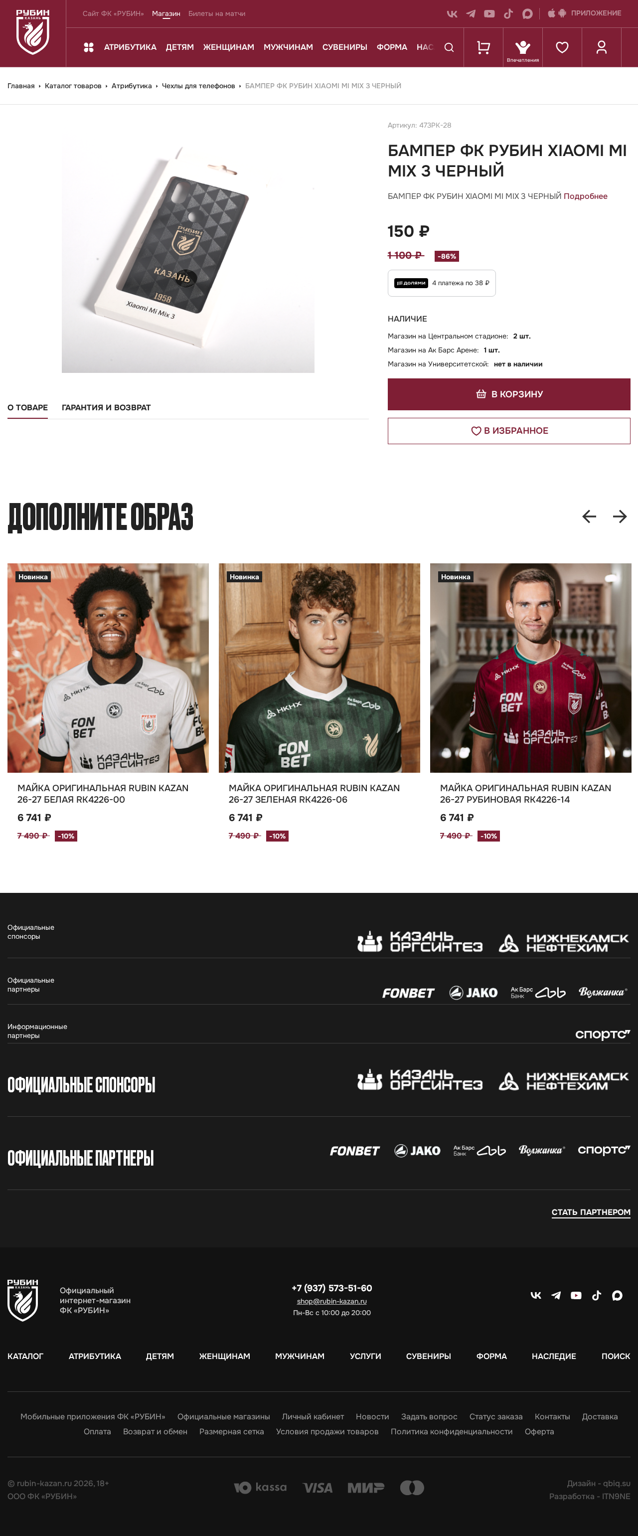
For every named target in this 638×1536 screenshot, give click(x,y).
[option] (108, 725)
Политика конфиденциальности (452, 1432)
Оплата (97, 1432)
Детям (180, 47)
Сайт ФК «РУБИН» (113, 13)
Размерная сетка (231, 1432)
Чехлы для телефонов (199, 85)
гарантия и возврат (106, 408)
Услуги (365, 1357)
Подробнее (586, 196)
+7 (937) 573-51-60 (332, 1288)
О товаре (27, 408)
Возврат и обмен (155, 1432)
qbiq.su (617, 1483)
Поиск (616, 1357)
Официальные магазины (223, 1417)
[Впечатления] (522, 47)
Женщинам (228, 47)
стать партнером (591, 1212)
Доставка (600, 1417)
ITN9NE (616, 1496)
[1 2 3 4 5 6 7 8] (319, 668)
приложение (596, 12)
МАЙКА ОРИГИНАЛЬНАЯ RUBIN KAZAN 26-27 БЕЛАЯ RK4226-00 (102, 794)
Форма (392, 47)
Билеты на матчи (216, 13)
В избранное (516, 430)
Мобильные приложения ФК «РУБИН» (92, 1417)
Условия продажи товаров (327, 1432)
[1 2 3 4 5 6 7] (108, 668)
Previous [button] (589, 516)
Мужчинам (288, 47)
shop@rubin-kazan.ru (332, 1301)
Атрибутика (130, 47)
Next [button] (620, 516)
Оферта (539, 1432)
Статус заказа (496, 1417)
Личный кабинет (313, 1417)
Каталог (25, 1357)
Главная (22, 85)
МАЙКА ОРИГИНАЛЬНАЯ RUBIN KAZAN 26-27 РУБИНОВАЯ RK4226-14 (525, 794)
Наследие (554, 1357)
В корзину (516, 394)
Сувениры (344, 47)
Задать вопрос (429, 1417)
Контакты (552, 1417)
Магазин (166, 13)
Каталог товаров (74, 85)
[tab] (27, 411)
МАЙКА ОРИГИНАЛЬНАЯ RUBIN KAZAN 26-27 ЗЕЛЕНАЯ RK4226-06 (314, 794)
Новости (372, 1417)
